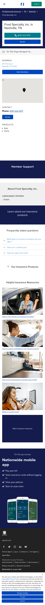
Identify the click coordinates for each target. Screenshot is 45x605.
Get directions (23, 72)
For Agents (34, 552)
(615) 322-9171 (16, 111)
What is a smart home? (10, 412)
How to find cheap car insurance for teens (18, 317)
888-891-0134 (6, 540)
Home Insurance (20, 562)
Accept (22, 597)
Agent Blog (6, 555)
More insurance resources (26, 429)
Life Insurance (33, 562)
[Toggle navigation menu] (3, 51)
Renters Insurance (8, 566)
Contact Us (24, 552)
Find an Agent (7, 552)
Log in (36, 4)
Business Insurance (23, 566)
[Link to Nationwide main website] (22, 6)
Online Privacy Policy (12, 579)
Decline (22, 601)
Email (22, 42)
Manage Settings (22, 593)
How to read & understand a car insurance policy (20, 349)
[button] (24, 90)
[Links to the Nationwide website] (4, 535)
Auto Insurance (7, 562)
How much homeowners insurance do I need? (19, 380)
